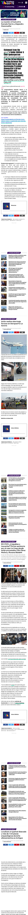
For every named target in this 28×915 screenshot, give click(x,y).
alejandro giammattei (19, 219)
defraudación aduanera (8, 729)
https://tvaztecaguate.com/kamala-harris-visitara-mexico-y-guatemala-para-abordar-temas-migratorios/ (13, 121)
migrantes (13, 220)
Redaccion (6, 29)
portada (19, 220)
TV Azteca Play (9, 7)
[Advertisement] (14, 237)
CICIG (12, 685)
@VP (6, 52)
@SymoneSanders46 (14, 58)
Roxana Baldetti (11, 730)
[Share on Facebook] (5, 33)
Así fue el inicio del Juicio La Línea (17, 659)
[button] (26, 3)
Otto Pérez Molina (19, 729)
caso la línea (16, 728)
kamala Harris (5, 220)
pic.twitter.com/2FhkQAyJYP (14, 81)
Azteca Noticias (7, 329)
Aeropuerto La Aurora (7, 443)
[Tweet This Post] (11, 33)
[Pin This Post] (16, 33)
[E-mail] (4, 213)
